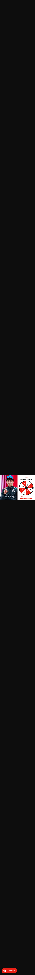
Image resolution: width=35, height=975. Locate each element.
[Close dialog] (0, 475)
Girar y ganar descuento (26, 498)
